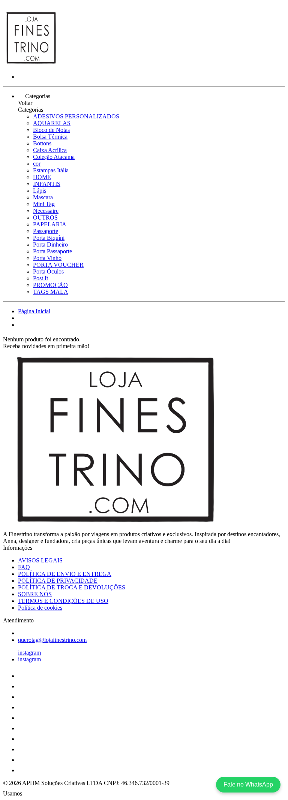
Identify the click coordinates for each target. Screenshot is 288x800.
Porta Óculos (48, 271)
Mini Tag (44, 204)
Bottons (42, 143)
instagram (29, 652)
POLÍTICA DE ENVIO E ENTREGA (64, 574)
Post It (40, 278)
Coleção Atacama (54, 157)
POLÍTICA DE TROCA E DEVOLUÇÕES (71, 587)
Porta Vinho (47, 258)
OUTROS (45, 217)
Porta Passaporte (52, 251)
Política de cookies (40, 607)
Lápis (39, 190)
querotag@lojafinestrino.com (52, 640)
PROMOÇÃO (50, 285)
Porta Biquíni (48, 238)
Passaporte (45, 231)
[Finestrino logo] (31, 64)
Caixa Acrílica (50, 150)
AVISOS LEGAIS (40, 560)
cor (36, 163)
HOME (42, 177)
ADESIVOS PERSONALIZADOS (76, 116)
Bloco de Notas (51, 130)
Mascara (43, 197)
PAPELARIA (49, 224)
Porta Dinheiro (50, 244)
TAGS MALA (50, 292)
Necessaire (45, 211)
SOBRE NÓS (35, 594)
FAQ (24, 567)
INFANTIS (46, 184)
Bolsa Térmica (50, 136)
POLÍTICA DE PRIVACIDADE (58, 580)
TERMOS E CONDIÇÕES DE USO (63, 601)
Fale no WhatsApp (248, 784)
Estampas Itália (51, 170)
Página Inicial (34, 311)
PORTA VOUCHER (58, 265)
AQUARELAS (51, 123)
